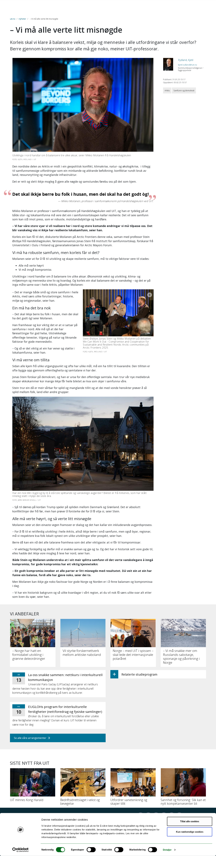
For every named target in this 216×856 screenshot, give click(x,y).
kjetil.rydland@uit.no (187, 64)
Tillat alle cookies (189, 821)
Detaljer (167, 849)
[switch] (91, 849)
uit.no (12, 18)
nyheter (22, 18)
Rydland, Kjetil (185, 60)
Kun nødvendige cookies (189, 831)
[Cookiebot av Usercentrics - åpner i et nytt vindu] (20, 849)
